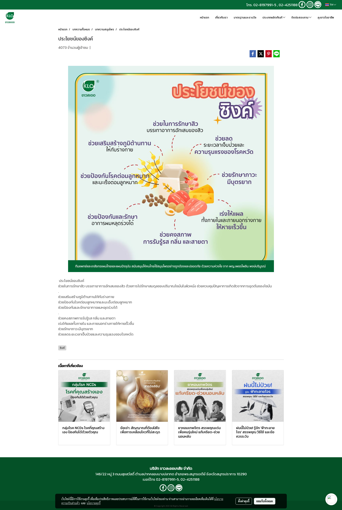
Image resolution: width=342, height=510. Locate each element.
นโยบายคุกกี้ (94, 503)
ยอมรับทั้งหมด (264, 501)
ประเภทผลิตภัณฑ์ (272, 17)
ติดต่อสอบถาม (300, 17)
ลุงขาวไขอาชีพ (325, 17)
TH (331, 5)
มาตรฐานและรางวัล (245, 17)
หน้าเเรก (204, 17)
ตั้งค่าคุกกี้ (243, 501)
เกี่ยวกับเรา (221, 17)
